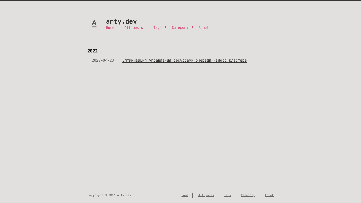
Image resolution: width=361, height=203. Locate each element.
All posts (133, 28)
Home (110, 28)
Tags (157, 28)
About (203, 28)
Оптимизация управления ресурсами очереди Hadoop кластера (184, 60)
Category (180, 28)
